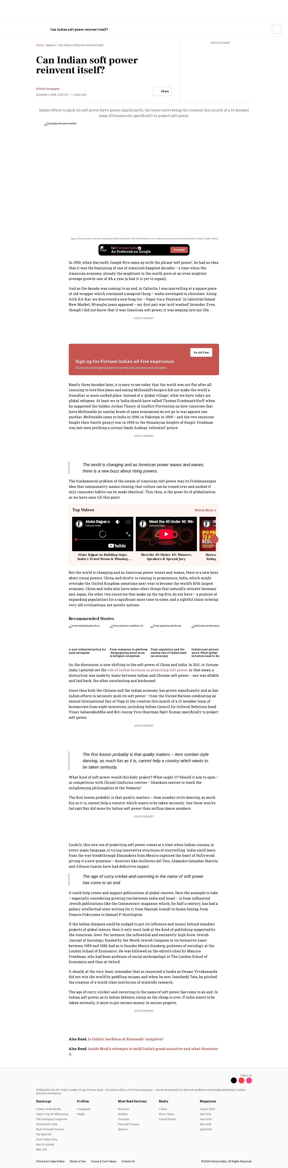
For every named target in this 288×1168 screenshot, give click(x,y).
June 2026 (206, 1119)
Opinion (122, 1129)
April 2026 (206, 1129)
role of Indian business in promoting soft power (147, 670)
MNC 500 (41, 1149)
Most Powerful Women (50, 1129)
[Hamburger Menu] (9, 29)
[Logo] (29, 29)
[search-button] (266, 29)
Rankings (43, 1101)
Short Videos (166, 1114)
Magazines (208, 1101)
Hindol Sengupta (47, 88)
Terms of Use (78, 1161)
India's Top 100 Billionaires (52, 1114)
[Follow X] (234, 1080)
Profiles (83, 1101)
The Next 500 (44, 1134)
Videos (163, 1109)
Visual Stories (167, 1119)
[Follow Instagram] (249, 1080)
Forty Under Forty (46, 1139)
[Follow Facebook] (226, 1080)
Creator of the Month (48, 1109)
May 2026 (205, 1124)
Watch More (203, 510)
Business (123, 1109)
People (81, 1114)
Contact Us (128, 1161)
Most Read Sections (132, 1101)
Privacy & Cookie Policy (50, 1161)
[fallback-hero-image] (88, 635)
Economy (123, 1119)
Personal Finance (128, 1124)
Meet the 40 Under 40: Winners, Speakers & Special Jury (166, 557)
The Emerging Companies (51, 1119)
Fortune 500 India (46, 1124)
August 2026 (207, 1109)
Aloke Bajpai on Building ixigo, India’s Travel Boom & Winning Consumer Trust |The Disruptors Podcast (102, 561)
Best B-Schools (45, 1144)
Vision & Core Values (103, 1161)
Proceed (179, 249)
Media (163, 1101)
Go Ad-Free (201, 352)
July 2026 (205, 1114)
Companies (84, 1109)
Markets (123, 1114)
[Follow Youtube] (241, 1080)
